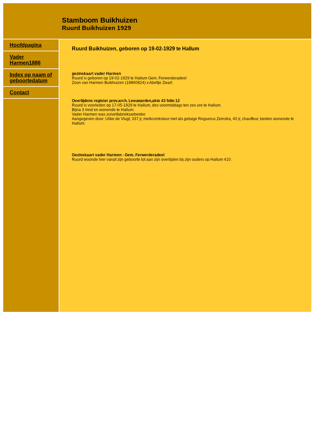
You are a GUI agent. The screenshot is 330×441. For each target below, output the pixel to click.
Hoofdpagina (26, 45)
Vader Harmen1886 (25, 60)
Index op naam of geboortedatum (31, 77)
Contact (19, 92)
